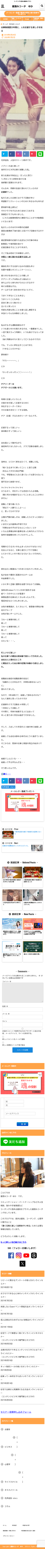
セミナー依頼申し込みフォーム (16, 1412)
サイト (4, 1021)
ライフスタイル (11, 1482)
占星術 (7, 1429)
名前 (5, 1006)
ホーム (4, 1525)
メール (6, 1014)
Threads (27, 19)
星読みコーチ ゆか (22, 6)
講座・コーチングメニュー (16, 19)
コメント (6, 981)
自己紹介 (5, 19)
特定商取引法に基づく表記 (28, 1530)
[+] (17, 1442)
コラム (7, 1506)
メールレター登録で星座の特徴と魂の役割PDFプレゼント (22, 13)
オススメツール (11, 1490)
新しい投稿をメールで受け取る (13, 1045)
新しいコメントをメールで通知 (13, 1039)
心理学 (7, 1464)
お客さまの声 (25, 1525)
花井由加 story (8, 787)
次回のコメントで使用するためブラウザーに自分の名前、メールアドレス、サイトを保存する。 (21, 1032)
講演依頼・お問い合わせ (39, 19)
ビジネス (8, 1447)
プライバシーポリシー (8, 1536)
